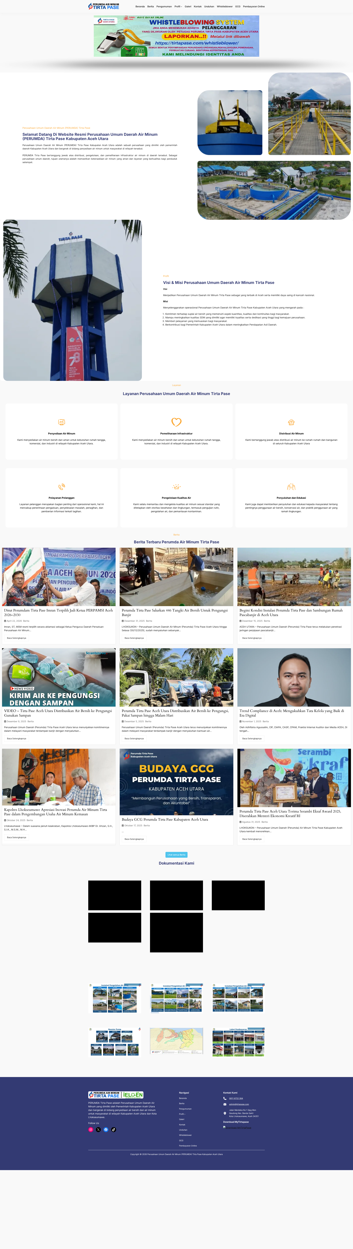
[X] (98, 1129)
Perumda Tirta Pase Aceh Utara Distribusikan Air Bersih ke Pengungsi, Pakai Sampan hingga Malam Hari (175, 713)
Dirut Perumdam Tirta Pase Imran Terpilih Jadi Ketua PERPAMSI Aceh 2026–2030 (58, 612)
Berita (26, 621)
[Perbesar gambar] (137, 987)
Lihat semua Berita (176, 855)
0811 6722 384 (236, 1098)
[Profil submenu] (181, 6)
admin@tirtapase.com (239, 1104)
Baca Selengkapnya (16, 638)
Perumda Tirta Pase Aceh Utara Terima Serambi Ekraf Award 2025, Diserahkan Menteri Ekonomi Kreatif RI (290, 813)
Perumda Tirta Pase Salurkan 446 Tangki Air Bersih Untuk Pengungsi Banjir (175, 612)
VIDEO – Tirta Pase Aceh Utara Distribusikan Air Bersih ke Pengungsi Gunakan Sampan (58, 713)
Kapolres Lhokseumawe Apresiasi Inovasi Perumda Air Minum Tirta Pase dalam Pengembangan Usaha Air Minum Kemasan (55, 812)
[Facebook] (105, 1129)
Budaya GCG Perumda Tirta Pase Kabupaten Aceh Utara (165, 819)
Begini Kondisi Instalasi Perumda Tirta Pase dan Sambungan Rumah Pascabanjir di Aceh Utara (291, 612)
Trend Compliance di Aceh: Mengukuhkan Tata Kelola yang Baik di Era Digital (292, 713)
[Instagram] (90, 1129)
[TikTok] (113, 1129)
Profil (177, 6)
